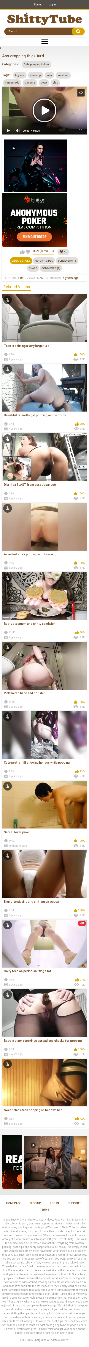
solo (49, 75)
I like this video (22, 252)
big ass (19, 75)
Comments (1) (50, 268)
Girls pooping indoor (36, 64)
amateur (63, 75)
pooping (30, 82)
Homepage (13, 1203)
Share (33, 268)
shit (55, 82)
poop (44, 82)
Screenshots (67, 260)
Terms (44, 1209)
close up (35, 75)
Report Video (44, 260)
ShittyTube (40, 1340)
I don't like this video (28, 252)
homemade (12, 82)
